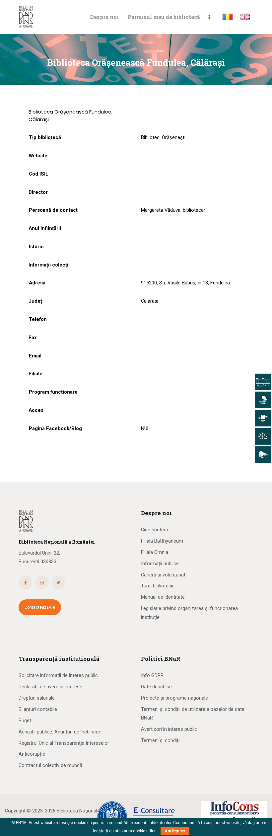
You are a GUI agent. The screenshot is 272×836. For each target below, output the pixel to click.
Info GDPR (152, 675)
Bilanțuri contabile (38, 709)
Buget (25, 720)
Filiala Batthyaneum (162, 541)
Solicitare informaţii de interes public (58, 675)
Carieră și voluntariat (163, 575)
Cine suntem (154, 530)
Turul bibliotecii (157, 586)
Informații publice (160, 564)
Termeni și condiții (160, 740)
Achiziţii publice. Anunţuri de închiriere (59, 732)
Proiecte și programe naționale (174, 698)
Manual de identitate (163, 597)
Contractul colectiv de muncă (50, 765)
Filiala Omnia (154, 552)
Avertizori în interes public (169, 729)
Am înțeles (175, 831)
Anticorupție (32, 754)
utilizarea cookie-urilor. (135, 831)
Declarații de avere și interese (50, 687)
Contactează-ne (40, 607)
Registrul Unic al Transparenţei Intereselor (64, 743)
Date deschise (156, 687)
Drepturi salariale (37, 698)
